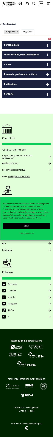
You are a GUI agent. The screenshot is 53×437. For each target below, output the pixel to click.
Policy (31, 410)
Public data (7, 250)
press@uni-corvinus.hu (19, 176)
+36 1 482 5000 (19, 150)
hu (41, 3)
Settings (22, 410)
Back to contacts (9, 24)
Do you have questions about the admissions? (17, 156)
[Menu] (48, 3)
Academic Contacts (10, 163)
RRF (4, 243)
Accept (26, 225)
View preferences (26, 233)
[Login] (19, 3)
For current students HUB (13, 170)
